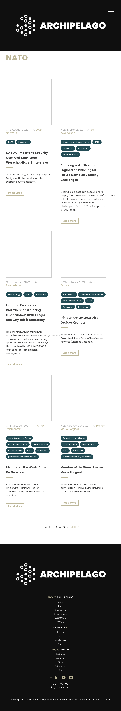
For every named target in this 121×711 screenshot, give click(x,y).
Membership (60, 640)
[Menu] (111, 10)
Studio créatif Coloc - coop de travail (91, 699)
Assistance (60, 618)
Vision (60, 602)
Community (60, 610)
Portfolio (60, 622)
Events (60, 632)
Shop (60, 644)
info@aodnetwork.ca (60, 687)
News (60, 636)
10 (64, 527)
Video (60, 670)
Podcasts (60, 654)
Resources (60, 658)
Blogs (60, 662)
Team (60, 606)
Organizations (60, 614)
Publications (60, 666)
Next (73, 527)
